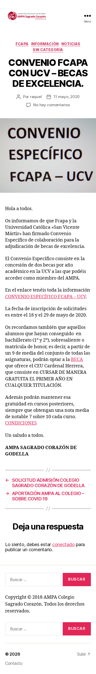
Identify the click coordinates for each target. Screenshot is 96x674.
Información (45, 44)
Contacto (14, 663)
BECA (77, 360)
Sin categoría (48, 49)
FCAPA (22, 44)
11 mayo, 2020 (67, 96)
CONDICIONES (21, 423)
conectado (63, 544)
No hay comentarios (51, 104)
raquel (35, 96)
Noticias (70, 44)
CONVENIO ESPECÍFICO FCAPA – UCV (45, 297)
